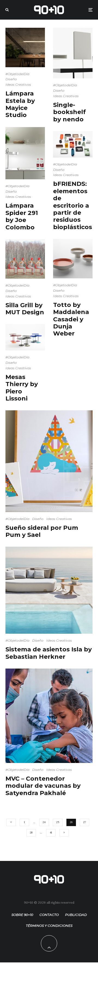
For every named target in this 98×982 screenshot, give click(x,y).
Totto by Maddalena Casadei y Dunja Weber (71, 319)
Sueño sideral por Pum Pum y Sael (41, 531)
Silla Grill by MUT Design (24, 309)
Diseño (11, 79)
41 (51, 832)
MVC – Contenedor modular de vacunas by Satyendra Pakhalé (43, 786)
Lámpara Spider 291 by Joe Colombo (21, 216)
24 (44, 822)
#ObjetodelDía (17, 74)
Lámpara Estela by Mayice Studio (20, 104)
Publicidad (76, 915)
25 (57, 822)
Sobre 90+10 (22, 915)
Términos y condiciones (49, 925)
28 (31, 832)
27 (84, 822)
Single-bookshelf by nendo (69, 112)
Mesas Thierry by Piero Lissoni (21, 388)
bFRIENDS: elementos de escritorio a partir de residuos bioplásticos (72, 205)
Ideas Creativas (18, 84)
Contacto (49, 915)
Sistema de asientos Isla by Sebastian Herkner (48, 653)
